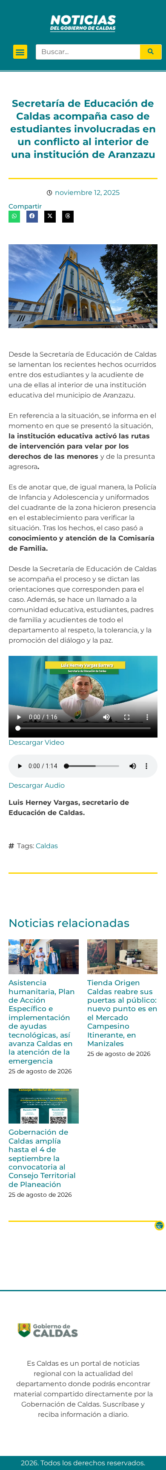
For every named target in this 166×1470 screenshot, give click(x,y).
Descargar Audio (37, 785)
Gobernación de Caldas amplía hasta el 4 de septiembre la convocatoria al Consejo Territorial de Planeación (42, 1158)
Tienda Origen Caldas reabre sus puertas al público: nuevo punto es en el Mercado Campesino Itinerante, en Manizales (122, 1013)
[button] (20, 52)
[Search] (150, 52)
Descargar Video (36, 742)
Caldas (47, 846)
